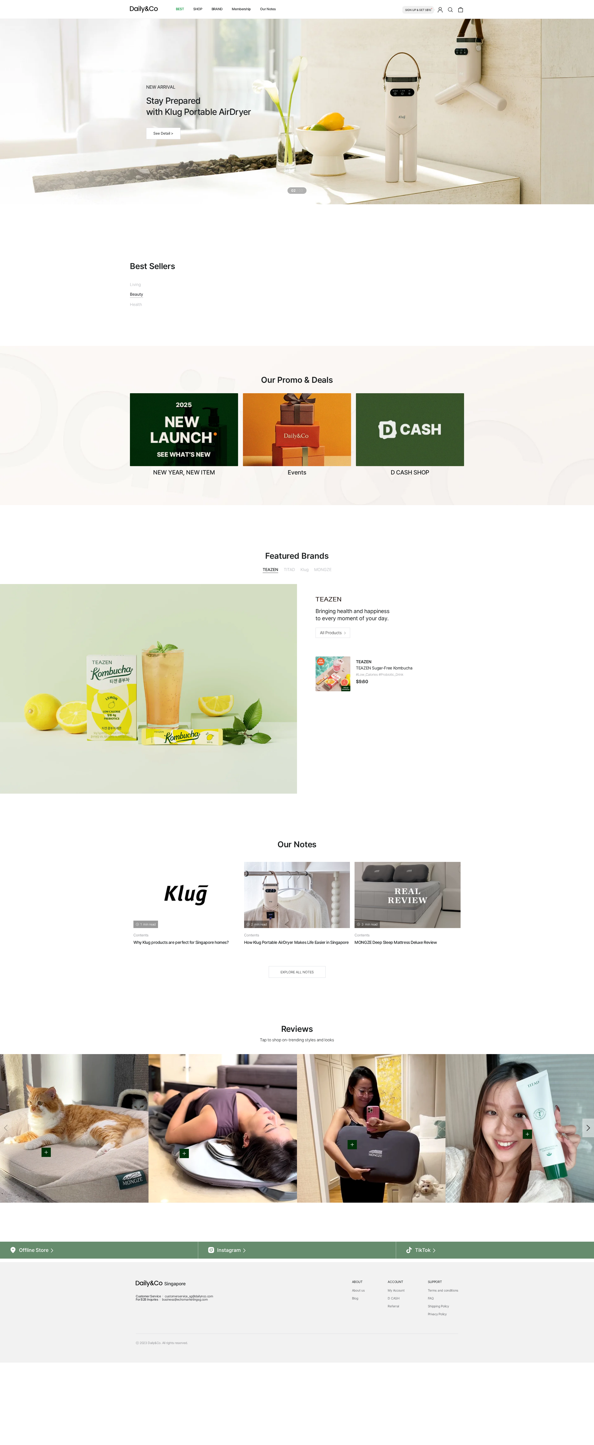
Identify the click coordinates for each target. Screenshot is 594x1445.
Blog (355, 1376)
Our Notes (268, 9)
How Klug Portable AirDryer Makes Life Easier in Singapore (296, 1020)
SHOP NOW (265, 348)
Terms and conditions (443, 1368)
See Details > (164, 128)
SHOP (197, 9)
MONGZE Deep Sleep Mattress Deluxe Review (396, 1020)
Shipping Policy (438, 1384)
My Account (396, 1368)
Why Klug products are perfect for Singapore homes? (181, 1020)
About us (358, 1368)
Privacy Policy (437, 1392)
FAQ (431, 1376)
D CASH (393, 1376)
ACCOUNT (395, 1359)
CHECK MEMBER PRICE (345, 348)
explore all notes (297, 1050)
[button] (588, 1205)
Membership (241, 9)
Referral (393, 1384)
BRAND (217, 9)
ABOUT (357, 1359)
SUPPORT (435, 1359)
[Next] (454, 974)
